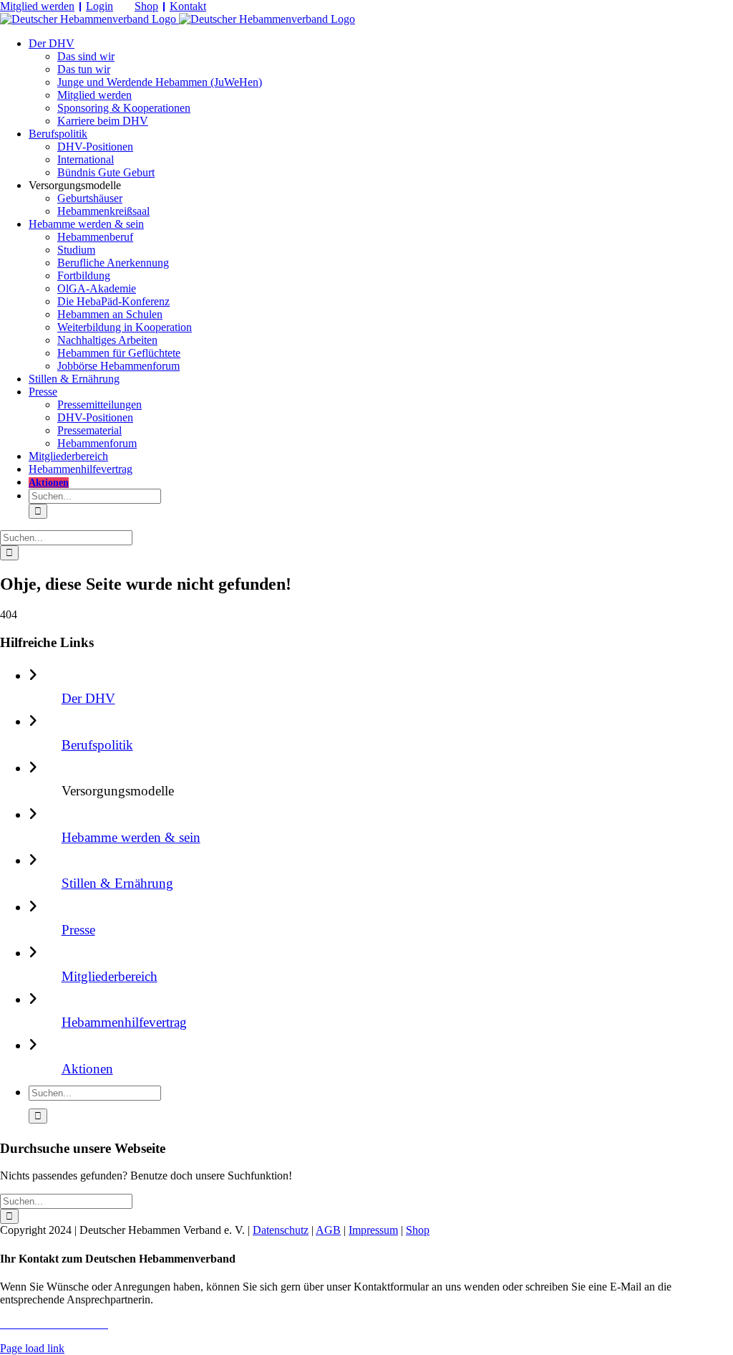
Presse (78, 929)
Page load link (32, 1348)
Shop (146, 6)
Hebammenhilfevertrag (124, 1022)
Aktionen (87, 1068)
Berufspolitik (97, 744)
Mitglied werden (37, 6)
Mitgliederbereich (109, 976)
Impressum (373, 1230)
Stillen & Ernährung (117, 883)
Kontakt (188, 6)
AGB (328, 1230)
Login (99, 6)
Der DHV (88, 698)
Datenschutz (281, 1230)
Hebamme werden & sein (131, 837)
